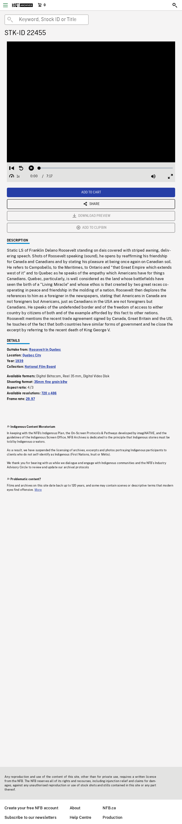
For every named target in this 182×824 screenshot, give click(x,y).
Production (112, 817)
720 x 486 (49, 393)
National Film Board (40, 367)
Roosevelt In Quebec (45, 350)
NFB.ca (109, 808)
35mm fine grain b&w (50, 382)
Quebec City (32, 355)
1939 (19, 361)
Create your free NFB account (31, 808)
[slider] (155, 158)
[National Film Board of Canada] (22, 5)
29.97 (30, 399)
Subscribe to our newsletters (30, 817)
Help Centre (80, 817)
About (75, 808)
